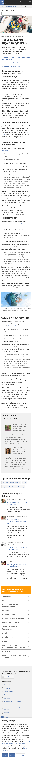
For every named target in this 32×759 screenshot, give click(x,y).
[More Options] (29, 6)
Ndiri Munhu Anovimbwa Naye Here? (17, 503)
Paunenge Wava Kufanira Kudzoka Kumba (17, 565)
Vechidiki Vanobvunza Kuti (9, 6)
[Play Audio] (21, 6)
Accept (5, 755)
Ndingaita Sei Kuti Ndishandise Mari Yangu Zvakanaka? (16, 521)
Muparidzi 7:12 (6, 150)
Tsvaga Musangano (8, 688)
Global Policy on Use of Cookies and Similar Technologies (16, 744)
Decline (12, 755)
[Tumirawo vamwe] (25, 6)
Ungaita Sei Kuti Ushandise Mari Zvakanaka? (17, 548)
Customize (20, 755)
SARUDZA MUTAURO (8, 11)
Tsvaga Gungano (7, 692)
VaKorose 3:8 (12, 326)
